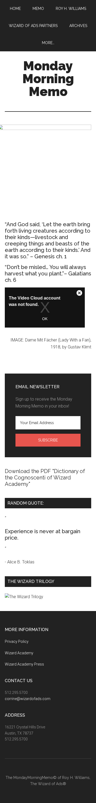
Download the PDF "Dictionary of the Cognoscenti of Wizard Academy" (45, 477)
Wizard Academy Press (24, 664)
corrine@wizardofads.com (27, 699)
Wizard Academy (19, 653)
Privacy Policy (17, 641)
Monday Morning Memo (48, 78)
